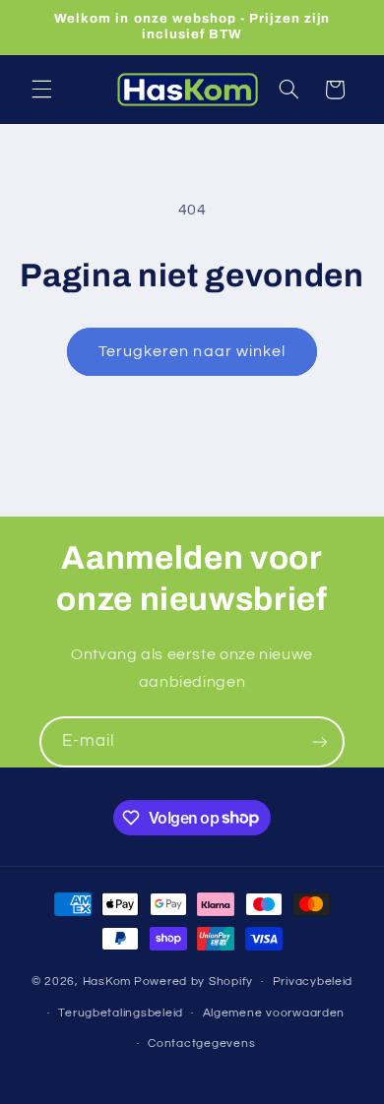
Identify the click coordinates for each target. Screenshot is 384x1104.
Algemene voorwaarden (274, 1013)
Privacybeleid (313, 981)
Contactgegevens (201, 1043)
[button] (41, 89)
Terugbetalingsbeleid (120, 1013)
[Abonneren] (320, 741)
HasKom (107, 981)
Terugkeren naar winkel (192, 351)
